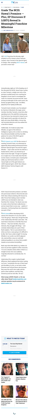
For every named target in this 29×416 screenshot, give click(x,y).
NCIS (22, 7)
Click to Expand (15, 352)
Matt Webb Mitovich (8, 30)
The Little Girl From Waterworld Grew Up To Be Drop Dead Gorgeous (6, 402)
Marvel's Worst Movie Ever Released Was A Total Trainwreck (21, 401)
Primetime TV (7, 7)
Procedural (16, 7)
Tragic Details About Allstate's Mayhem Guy (21, 379)
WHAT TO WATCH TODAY (16, 339)
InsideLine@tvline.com (19, 279)
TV (2, 7)
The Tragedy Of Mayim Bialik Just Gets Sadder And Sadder (6, 379)
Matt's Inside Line (6, 283)
